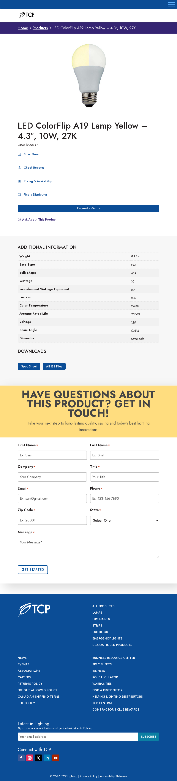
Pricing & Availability (38, 181)
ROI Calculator (105, 677)
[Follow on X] (38, 758)
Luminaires (101, 619)
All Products (103, 606)
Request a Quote (88, 208)
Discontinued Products (112, 645)
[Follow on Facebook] (21, 758)
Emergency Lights (107, 639)
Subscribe (148, 736)
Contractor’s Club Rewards (115, 710)
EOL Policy (26, 703)
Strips (97, 626)
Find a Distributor (35, 194)
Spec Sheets (102, 664)
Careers (24, 677)
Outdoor (100, 632)
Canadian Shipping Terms (39, 697)
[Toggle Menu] (171, 4)
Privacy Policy (88, 776)
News (22, 658)
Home (23, 28)
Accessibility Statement (114, 776)
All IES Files (54, 366)
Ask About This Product (39, 219)
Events (23, 664)
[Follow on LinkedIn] (47, 758)
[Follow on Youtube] (55, 758)
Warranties (102, 684)
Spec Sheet (31, 154)
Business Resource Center (113, 658)
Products (40, 28)
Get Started (33, 569)
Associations (29, 671)
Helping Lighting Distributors (117, 697)
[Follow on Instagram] (29, 758)
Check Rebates (34, 167)
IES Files (98, 671)
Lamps (97, 613)
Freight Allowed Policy (37, 690)
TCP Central (102, 703)
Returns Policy (30, 684)
